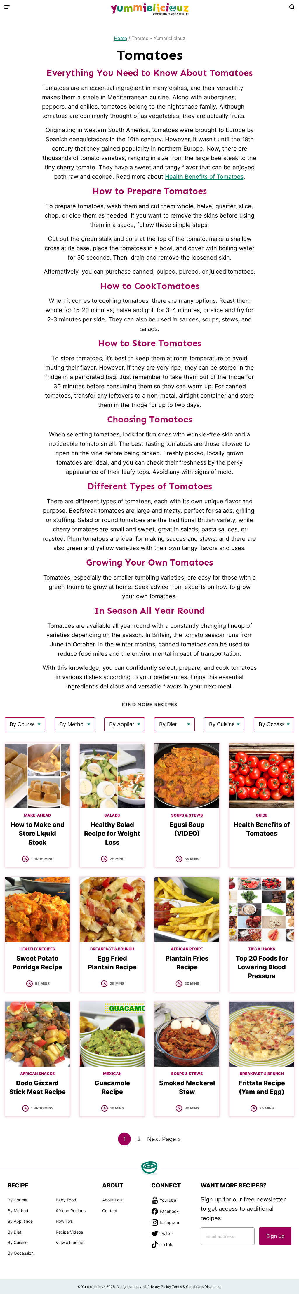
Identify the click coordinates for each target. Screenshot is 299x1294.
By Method (18, 1210)
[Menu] (7, 7)
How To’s (64, 1221)
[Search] (292, 7)
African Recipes (71, 1210)
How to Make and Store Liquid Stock (38, 833)
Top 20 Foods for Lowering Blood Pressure (262, 967)
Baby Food (66, 1199)
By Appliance (20, 1221)
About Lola (112, 1199)
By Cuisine (17, 1242)
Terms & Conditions (188, 1286)
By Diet (14, 1231)
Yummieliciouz (149, 9)
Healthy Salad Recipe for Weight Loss (112, 833)
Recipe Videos (69, 1231)
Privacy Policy (159, 1286)
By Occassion (21, 1252)
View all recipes (70, 1242)
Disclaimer (213, 1286)
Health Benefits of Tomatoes (204, 176)
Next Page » (164, 1140)
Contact (109, 1210)
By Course (17, 1199)
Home (120, 38)
